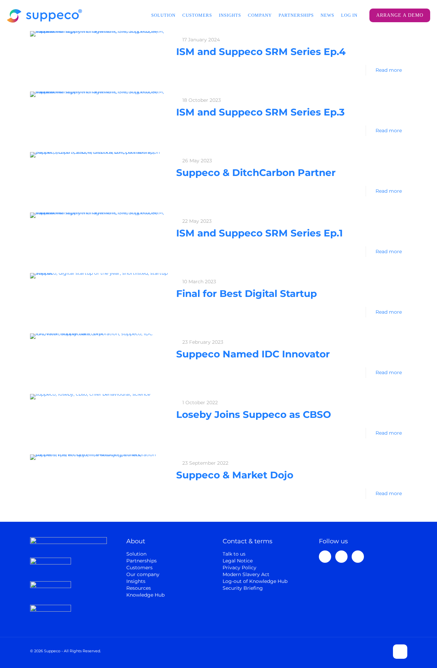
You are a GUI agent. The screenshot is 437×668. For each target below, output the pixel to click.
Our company (142, 574)
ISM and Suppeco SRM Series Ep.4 (261, 51)
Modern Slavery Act (246, 574)
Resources (138, 588)
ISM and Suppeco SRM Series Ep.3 (260, 112)
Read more (389, 70)
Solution (136, 554)
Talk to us (234, 554)
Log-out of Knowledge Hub (255, 581)
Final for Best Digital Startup (246, 293)
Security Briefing (243, 588)
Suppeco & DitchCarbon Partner (256, 172)
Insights (135, 581)
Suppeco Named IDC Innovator (253, 354)
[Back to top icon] (400, 651)
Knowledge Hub (145, 595)
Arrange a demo (399, 15)
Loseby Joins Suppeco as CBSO (253, 414)
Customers (139, 567)
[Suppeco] (44, 15)
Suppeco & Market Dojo (234, 475)
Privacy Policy (239, 567)
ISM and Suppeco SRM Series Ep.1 (259, 233)
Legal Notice (238, 561)
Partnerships (141, 561)
